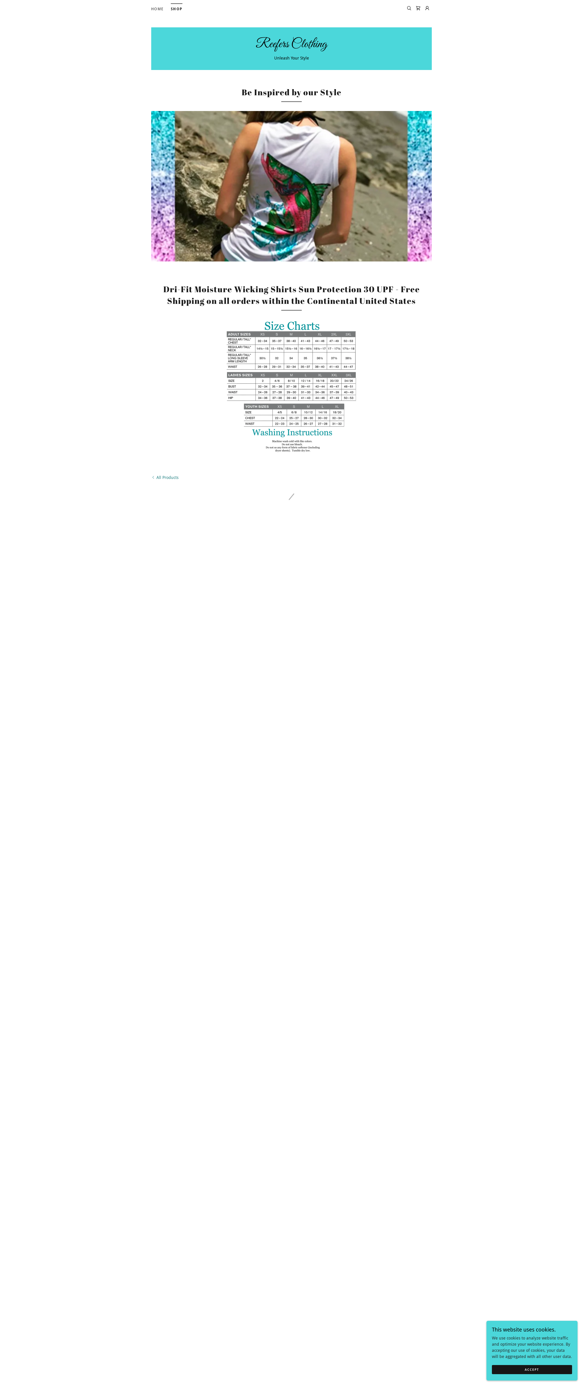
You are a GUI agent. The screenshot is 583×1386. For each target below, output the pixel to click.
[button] (418, 8)
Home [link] (157, 9)
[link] (291, 45)
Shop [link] (176, 9)
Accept (532, 1369)
